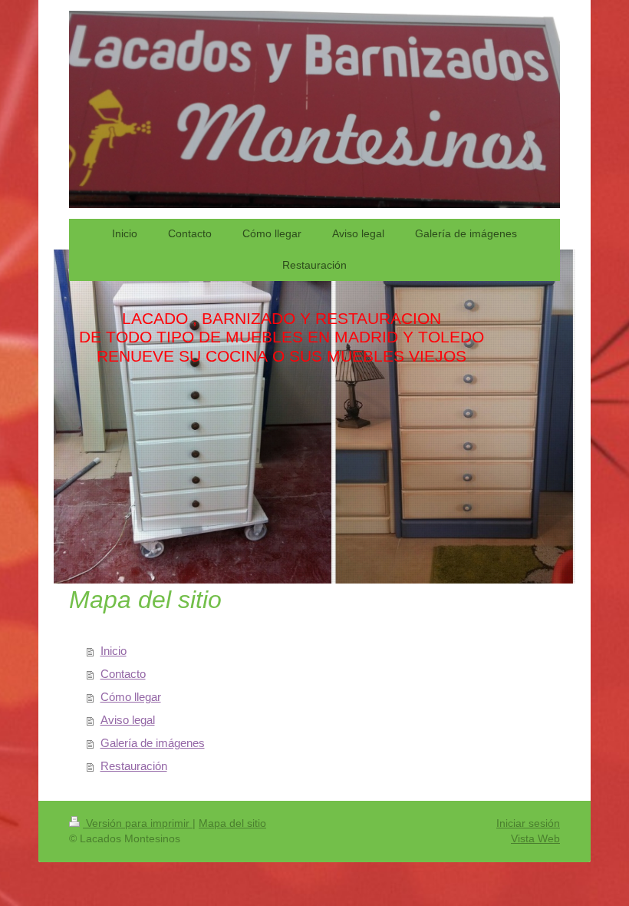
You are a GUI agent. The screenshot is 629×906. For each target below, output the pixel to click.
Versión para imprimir (138, 823)
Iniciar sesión (528, 823)
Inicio (113, 650)
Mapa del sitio (232, 823)
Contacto (123, 673)
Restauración (133, 765)
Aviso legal (127, 719)
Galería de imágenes (152, 742)
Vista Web (535, 838)
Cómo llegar (130, 696)
